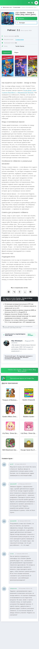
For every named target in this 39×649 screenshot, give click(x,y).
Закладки (22, 22)
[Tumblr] (25, 292)
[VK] (14, 292)
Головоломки (19, 39)
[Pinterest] (30, 292)
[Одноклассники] (20, 292)
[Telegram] (9, 292)
